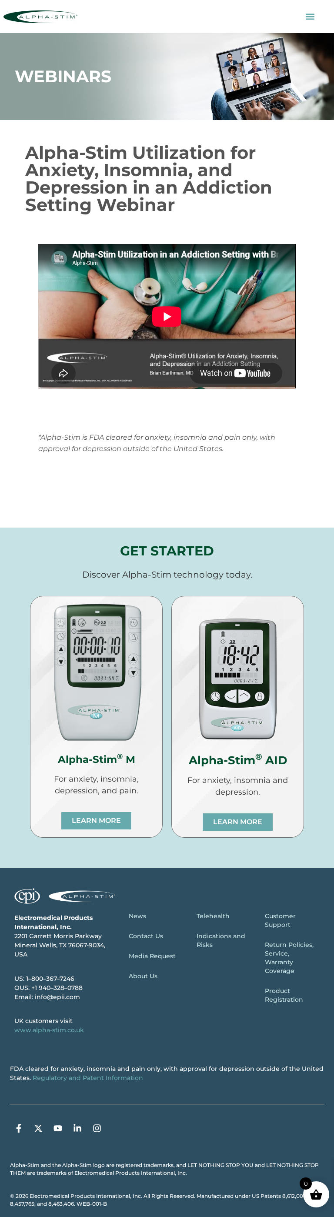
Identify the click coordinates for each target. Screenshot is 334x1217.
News (137, 916)
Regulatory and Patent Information (88, 1078)
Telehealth (213, 916)
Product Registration (284, 995)
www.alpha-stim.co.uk (49, 1030)
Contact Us (146, 936)
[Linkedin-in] (77, 1128)
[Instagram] (97, 1128)
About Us (143, 976)
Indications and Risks (221, 940)
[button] (310, 17)
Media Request (152, 956)
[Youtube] (58, 1128)
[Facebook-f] (18, 1128)
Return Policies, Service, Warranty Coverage (289, 958)
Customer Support (280, 920)
